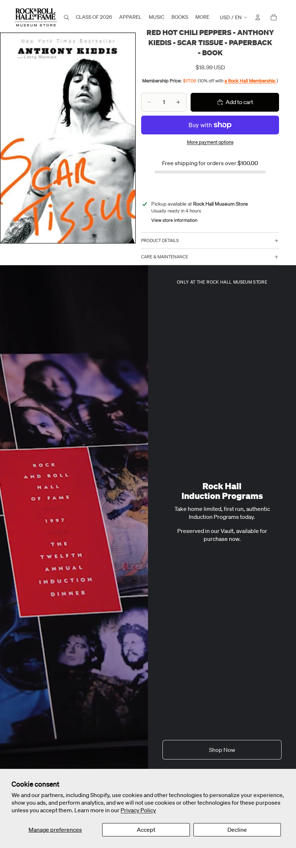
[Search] (66, 17)
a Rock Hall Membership (251, 81)
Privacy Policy (138, 810)
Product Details (160, 240)
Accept (146, 829)
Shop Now (222, 749)
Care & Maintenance (164, 257)
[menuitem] (202, 17)
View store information (174, 220)
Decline (237, 829)
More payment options (210, 142)
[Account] (258, 17)
